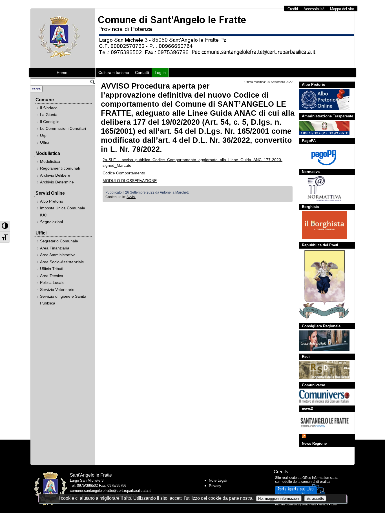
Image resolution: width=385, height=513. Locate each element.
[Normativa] (321, 188)
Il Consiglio (49, 121)
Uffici (44, 142)
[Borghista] (321, 225)
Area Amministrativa (58, 255)
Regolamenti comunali (60, 168)
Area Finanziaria (54, 248)
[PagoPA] (321, 155)
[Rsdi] (321, 370)
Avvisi (131, 197)
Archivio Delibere (55, 175)
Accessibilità (314, 9)
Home (62, 72)
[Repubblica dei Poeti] (321, 285)
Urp (43, 135)
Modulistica (50, 161)
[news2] (321, 422)
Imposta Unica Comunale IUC (62, 211)
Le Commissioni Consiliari (63, 128)
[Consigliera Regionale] (321, 340)
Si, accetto (315, 498)
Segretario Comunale (59, 241)
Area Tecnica (51, 275)
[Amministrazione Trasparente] (321, 128)
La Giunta (48, 114)
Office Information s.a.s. (320, 478)
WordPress (309, 504)
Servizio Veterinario (57, 289)
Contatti (142, 72)
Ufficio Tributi (51, 268)
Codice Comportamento (124, 173)
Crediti (292, 9)
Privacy (215, 486)
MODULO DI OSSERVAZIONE (130, 180)
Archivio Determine (57, 182)
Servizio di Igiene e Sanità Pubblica (63, 299)
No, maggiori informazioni (279, 498)
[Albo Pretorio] (321, 99)
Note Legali (218, 480)
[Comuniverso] (321, 396)
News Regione (314, 443)
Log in (160, 72)
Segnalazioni (51, 222)
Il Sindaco (48, 108)
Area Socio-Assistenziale (62, 262)
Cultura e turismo (113, 72)
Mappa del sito (342, 9)
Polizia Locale (52, 282)
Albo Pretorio (51, 201)
